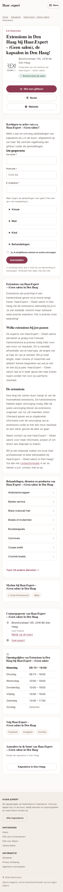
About (5, 832)
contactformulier (30, 463)
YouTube (42, 732)
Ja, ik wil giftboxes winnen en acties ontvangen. (33, 252)
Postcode (11, 168)
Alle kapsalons (15, 817)
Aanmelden (17, 260)
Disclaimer (7, 857)
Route (43, 98)
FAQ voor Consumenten (14, 836)
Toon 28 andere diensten (21, 570)
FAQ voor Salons (10, 841)
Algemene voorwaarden (13, 866)
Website (43, 107)
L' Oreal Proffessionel (18, 595)
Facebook (13, 732)
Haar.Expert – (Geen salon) (36, 17)
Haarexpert (11, 5)
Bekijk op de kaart (22, 634)
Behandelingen (21, 244)
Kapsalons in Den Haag (31, 766)
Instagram (28, 732)
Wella (36, 595)
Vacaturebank (8, 845)
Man (14, 221)
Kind (14, 232)
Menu (56, 5)
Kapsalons (16, 17)
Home (5, 17)
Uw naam (11, 154)
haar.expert (18, 640)
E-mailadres (12, 183)
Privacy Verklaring (10, 862)
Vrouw (16, 209)
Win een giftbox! (33, 88)
